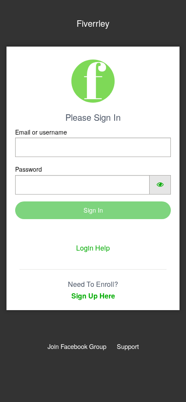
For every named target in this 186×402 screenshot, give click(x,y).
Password (28, 169)
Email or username (41, 132)
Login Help (93, 248)
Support (128, 346)
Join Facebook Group (77, 346)
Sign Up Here (93, 296)
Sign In (93, 209)
